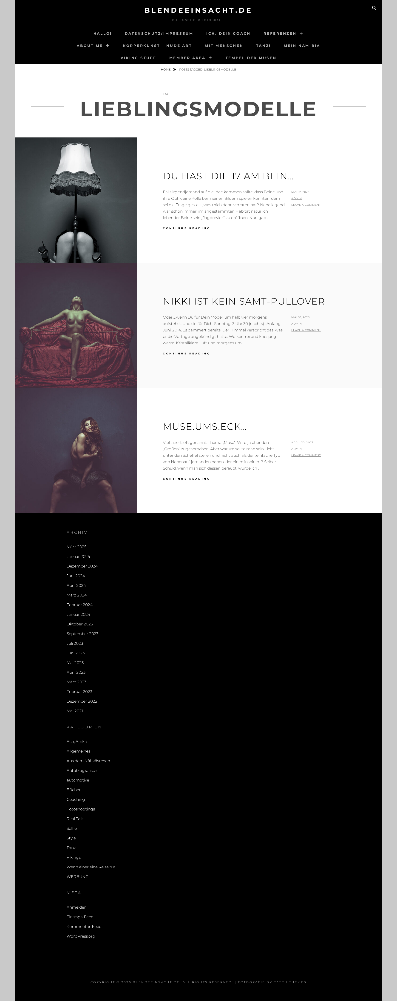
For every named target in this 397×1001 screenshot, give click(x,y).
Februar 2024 (80, 604)
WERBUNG (77, 876)
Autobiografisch (82, 770)
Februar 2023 (79, 691)
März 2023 (76, 682)
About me (90, 45)
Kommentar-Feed (84, 926)
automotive (78, 780)
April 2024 (76, 585)
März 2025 (76, 547)
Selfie (72, 828)
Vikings (74, 857)
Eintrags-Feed (80, 917)
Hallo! (103, 33)
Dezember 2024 (82, 566)
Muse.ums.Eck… (205, 426)
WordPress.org (81, 936)
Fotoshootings (81, 809)
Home (166, 69)
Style (71, 838)
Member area (187, 58)
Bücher (74, 789)
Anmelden (77, 907)
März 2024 (77, 595)
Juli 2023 (75, 643)
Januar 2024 (78, 614)
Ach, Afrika (77, 741)
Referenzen (280, 33)
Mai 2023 (75, 662)
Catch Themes (290, 982)
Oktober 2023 (80, 624)
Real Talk (75, 818)
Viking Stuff (138, 58)
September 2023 (82, 633)
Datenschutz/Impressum (159, 33)
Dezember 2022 (82, 701)
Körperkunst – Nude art (157, 45)
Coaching (76, 799)
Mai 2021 (75, 711)
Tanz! (263, 45)
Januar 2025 (78, 556)
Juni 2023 (76, 653)
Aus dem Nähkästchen (88, 761)
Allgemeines (78, 751)
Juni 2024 (76, 575)
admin (296, 198)
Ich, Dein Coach (228, 33)
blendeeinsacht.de (199, 10)
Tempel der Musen (251, 58)
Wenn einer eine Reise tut (91, 867)
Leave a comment (306, 204)
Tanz (71, 847)
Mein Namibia (302, 45)
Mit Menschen (224, 45)
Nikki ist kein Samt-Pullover (244, 301)
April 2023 (76, 672)
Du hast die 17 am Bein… (228, 176)
